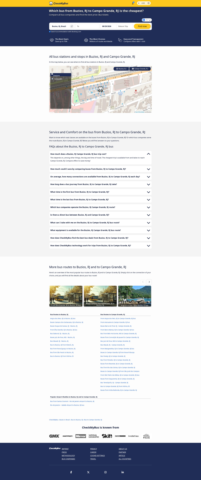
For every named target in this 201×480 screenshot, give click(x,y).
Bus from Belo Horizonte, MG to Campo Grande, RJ (118, 334)
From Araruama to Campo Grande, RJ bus (115, 322)
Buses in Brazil (64, 420)
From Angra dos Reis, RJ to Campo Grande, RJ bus (118, 318)
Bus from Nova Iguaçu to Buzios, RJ (62, 349)
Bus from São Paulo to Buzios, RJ (61, 352)
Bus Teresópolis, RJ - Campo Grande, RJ (114, 383)
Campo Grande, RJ (141, 69)
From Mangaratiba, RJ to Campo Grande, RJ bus (117, 349)
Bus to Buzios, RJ (77, 420)
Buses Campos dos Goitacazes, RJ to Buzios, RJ (66, 322)
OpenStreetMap (139, 112)
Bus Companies (68, 459)
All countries (125, 459)
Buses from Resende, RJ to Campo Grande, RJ (116, 364)
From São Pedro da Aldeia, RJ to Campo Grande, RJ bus (119, 375)
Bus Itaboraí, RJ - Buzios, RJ (59, 334)
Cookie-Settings (97, 455)
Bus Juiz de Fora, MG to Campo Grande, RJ (115, 341)
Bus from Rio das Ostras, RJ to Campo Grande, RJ (117, 367)
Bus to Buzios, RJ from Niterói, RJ (61, 345)
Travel (93, 459)
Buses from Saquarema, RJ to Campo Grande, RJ (117, 379)
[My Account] (132, 3)
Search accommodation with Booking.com (66, 32)
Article (122, 455)
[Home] (58, 3)
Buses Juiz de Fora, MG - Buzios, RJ (62, 337)
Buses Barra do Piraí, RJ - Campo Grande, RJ (115, 326)
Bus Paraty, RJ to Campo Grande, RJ (112, 356)
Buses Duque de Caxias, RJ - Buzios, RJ (63, 326)
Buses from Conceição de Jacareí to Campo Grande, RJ (119, 337)
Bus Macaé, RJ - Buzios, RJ (59, 341)
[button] (100, 89)
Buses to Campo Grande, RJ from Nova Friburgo (117, 352)
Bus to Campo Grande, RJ (93, 420)
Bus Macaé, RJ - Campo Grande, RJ (112, 345)
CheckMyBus (53, 420)
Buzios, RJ (122, 69)
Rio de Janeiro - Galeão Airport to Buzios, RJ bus (67, 405)
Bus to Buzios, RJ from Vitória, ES (62, 356)
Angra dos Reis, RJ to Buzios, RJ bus (62, 318)
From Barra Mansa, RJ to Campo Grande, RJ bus (117, 330)
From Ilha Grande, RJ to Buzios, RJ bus (63, 330)
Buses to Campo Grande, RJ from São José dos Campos (119, 371)
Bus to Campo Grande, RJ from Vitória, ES (115, 386)
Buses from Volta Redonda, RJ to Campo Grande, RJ (118, 390)
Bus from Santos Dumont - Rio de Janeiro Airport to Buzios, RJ (72, 401)
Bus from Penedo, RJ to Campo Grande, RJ (115, 360)
